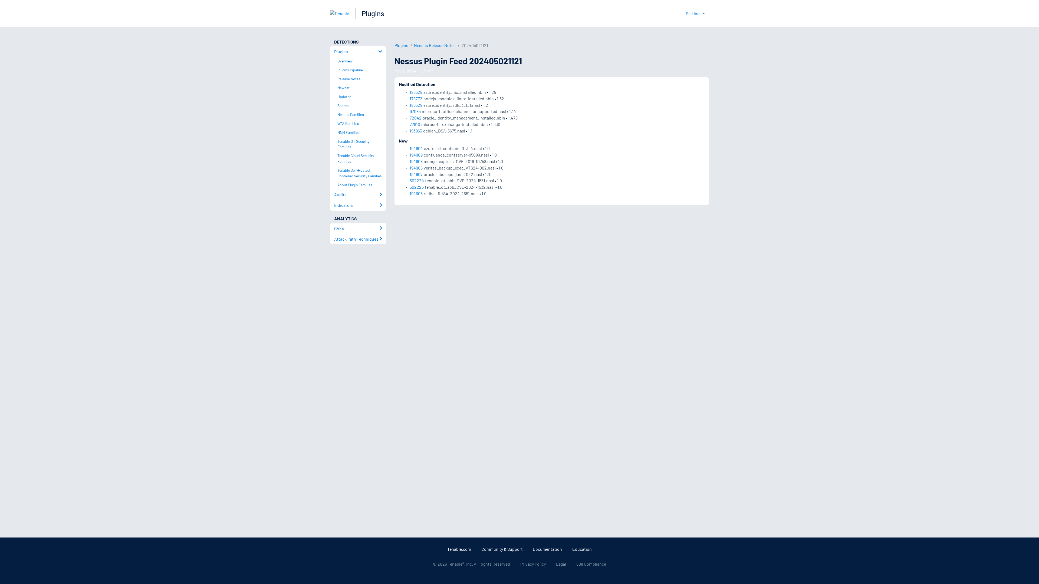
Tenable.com (459, 549)
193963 (416, 130)
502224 (417, 180)
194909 (416, 154)
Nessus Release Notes (435, 45)
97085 (415, 111)
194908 (416, 161)
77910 (415, 124)
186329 (416, 105)
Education (582, 549)
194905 (416, 193)
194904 (416, 148)
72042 (416, 117)
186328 (416, 92)
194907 (416, 174)
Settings (694, 13)
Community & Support (502, 549)
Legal (561, 563)
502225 (417, 187)
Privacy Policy (533, 563)
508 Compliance (591, 563)
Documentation (547, 549)
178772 (416, 98)
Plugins (373, 13)
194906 (416, 167)
